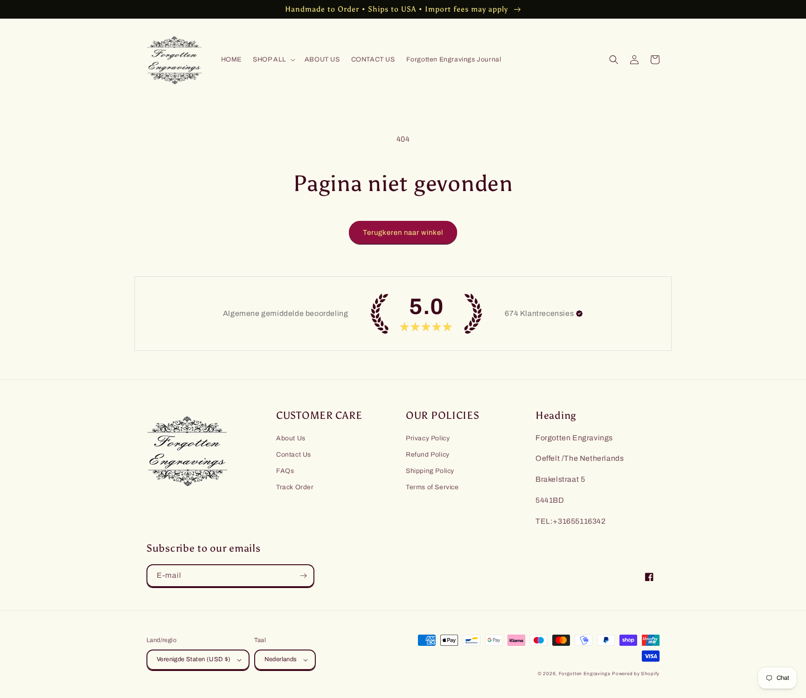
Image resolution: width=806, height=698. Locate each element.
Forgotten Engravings (585, 673)
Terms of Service (432, 487)
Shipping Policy (430, 470)
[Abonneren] (303, 575)
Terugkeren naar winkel (403, 232)
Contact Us (293, 454)
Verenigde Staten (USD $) (194, 659)
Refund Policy (428, 454)
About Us (291, 438)
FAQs (285, 470)
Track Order (295, 487)
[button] (273, 59)
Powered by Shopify (636, 673)
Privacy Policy (428, 438)
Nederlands (280, 659)
